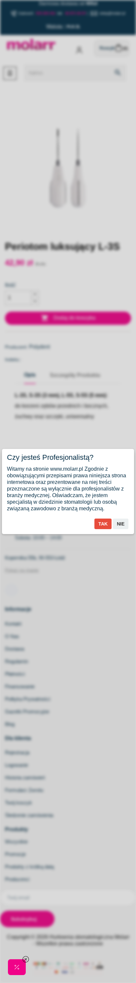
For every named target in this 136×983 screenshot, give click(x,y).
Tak (103, 523)
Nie (120, 523)
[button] (17, 967)
